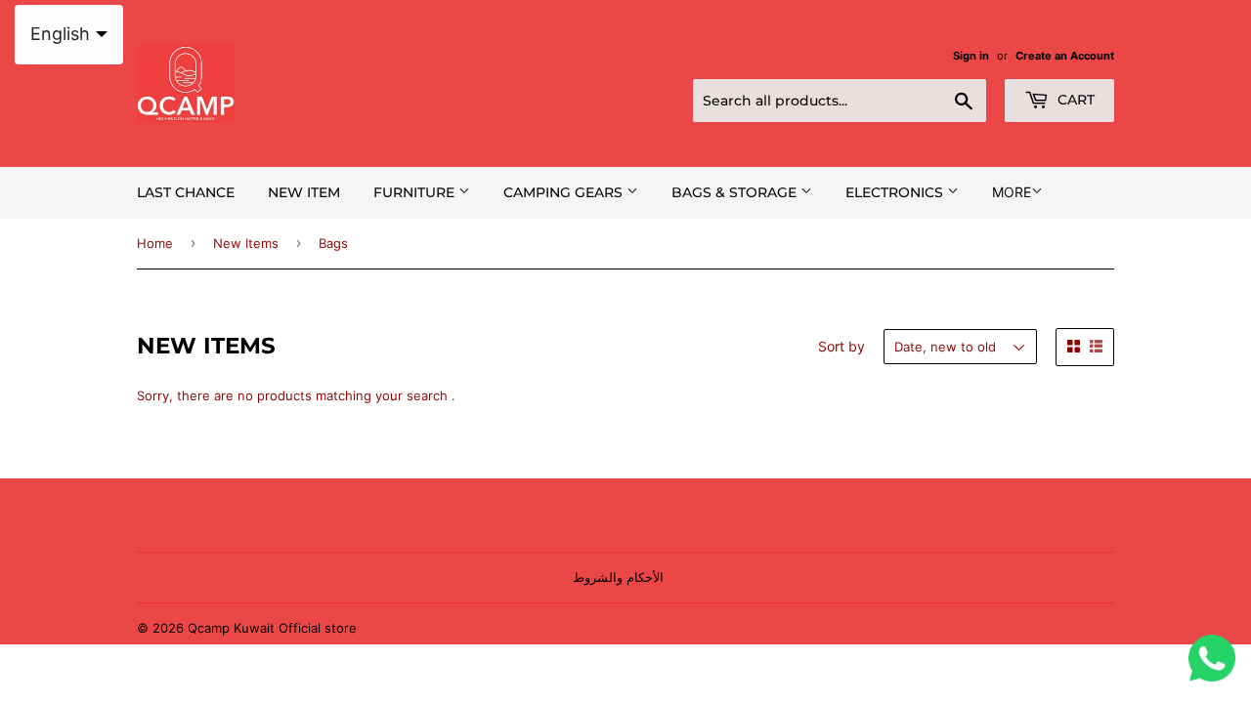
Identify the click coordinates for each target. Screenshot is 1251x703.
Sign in (971, 55)
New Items (246, 243)
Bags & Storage (735, 192)
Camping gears (564, 192)
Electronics (896, 192)
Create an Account (1064, 55)
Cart (1074, 99)
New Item (304, 192)
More (1011, 192)
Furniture (415, 192)
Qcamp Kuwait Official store (272, 628)
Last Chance (186, 192)
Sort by (841, 346)
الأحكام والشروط (618, 577)
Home (155, 243)
